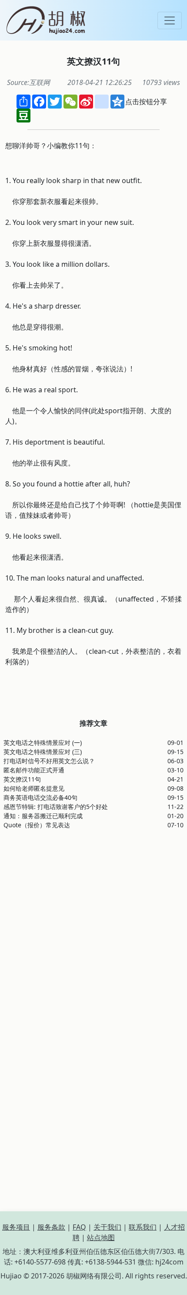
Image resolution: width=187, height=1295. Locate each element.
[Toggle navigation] (169, 20)
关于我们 (107, 1227)
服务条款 (51, 1227)
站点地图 (101, 1237)
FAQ (79, 1227)
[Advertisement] (93, 930)
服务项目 (16, 1227)
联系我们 (143, 1227)
